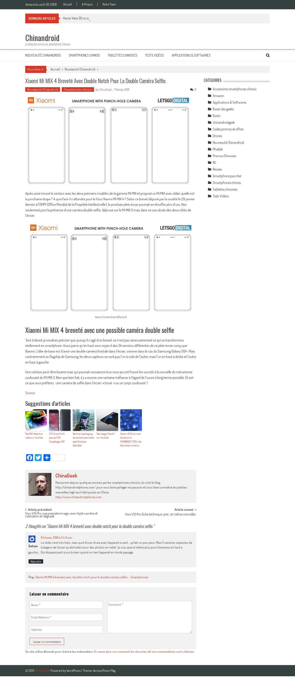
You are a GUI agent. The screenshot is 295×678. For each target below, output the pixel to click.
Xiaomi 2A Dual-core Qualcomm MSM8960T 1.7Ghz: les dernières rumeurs (130, 439)
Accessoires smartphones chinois (234, 89)
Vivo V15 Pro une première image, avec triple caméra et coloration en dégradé (61, 515)
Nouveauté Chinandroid (43, 55)
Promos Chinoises (224, 156)
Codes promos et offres (228, 129)
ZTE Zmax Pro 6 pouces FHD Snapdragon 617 (57, 437)
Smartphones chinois (84, 55)
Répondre (36, 561)
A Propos (87, 4)
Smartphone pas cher (227, 176)
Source (30, 392)
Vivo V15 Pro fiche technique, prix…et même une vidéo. (160, 514)
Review (217, 169)
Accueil (67, 4)
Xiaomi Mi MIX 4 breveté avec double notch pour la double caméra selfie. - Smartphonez (92, 577)
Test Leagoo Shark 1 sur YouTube (106, 435)
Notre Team (109, 4)
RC (214, 162)
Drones (217, 136)
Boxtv (216, 116)
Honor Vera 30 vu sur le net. (81, 18)
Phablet (218, 149)
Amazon (218, 95)
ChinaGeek (105, 89)
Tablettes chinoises (122, 55)
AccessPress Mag (104, 671)
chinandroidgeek (224, 122)
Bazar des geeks (223, 109)
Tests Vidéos (154, 55)
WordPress (74, 671)
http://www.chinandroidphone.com (79, 497)
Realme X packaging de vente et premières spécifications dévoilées (83, 439)
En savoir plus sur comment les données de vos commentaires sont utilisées (144, 652)
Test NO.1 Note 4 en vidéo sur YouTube (34, 435)
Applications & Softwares (191, 55)
